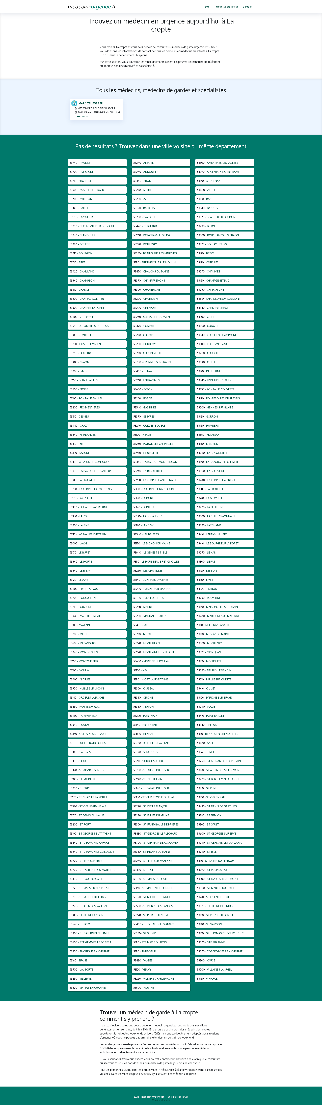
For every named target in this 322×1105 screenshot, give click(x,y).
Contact (247, 6)
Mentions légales (161, 1100)
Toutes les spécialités (226, 6)
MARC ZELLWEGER (91, 103)
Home (206, 6)
